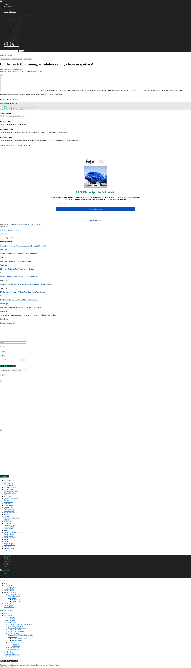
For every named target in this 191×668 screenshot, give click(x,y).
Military (6, 516)
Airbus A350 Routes (14, 21)
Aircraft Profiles (9, 484)
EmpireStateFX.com (12, 145)
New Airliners (12, 13)
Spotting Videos (9, 541)
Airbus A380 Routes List (16, 22)
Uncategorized (8, 543)
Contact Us (11, 8)
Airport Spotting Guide (11, 491)
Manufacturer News (14, 38)
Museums (7, 520)
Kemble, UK (16, 35)
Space (6, 530)
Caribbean (7, 503)
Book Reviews (8, 502)
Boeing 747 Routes (14, 24)
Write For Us (12, 10)
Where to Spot (12, 28)
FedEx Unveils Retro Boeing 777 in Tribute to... (19, 277)
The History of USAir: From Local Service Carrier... (21, 307)
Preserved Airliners (10, 525)
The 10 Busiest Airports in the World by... (17, 261)
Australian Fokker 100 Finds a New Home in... (19, 253)
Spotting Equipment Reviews (13, 532)
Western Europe (9, 548)
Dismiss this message (7, 667)
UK (9, 550)
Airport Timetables (10, 493)
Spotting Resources (10, 12)
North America (8, 523)
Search (22, 51)
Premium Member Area (11, 46)
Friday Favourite (9, 509)
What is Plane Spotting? (15, 17)
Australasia (7, 496)
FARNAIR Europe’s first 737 (15, 109)
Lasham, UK (16, 37)
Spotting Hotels (17, 31)
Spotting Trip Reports (11, 539)
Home (6, 4)
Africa (6, 482)
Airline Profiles (9, 486)
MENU (2, 580)
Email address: (5, 370)
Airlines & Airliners (10, 487)
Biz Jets (6, 500)
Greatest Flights (9, 511)
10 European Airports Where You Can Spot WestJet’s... (22, 292)
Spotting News (8, 536)
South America (8, 529)
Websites (7, 546)
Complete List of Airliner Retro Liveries (20, 26)
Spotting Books (9, 44)
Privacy (6, 573)
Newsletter (7, 42)
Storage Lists (12, 33)
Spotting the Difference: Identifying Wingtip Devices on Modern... (26, 284)
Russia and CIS (9, 527)
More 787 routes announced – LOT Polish (21, 107)
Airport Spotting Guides (19, 30)
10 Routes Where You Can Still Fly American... (19, 300)
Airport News (8, 489)
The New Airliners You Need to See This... (17, 269)
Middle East (8, 514)
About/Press (8, 6)
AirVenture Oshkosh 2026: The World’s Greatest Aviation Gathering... (28, 315)
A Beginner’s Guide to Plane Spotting (20, 15)
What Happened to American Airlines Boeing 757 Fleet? (23, 246)
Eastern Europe (9, 507)
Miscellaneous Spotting (11, 518)
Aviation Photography (11, 498)
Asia (5, 495)
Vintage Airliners (13, 40)
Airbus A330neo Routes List (17, 19)
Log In (10, 47)
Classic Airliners (9, 505)
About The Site (9, 480)
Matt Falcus (8, 69)
